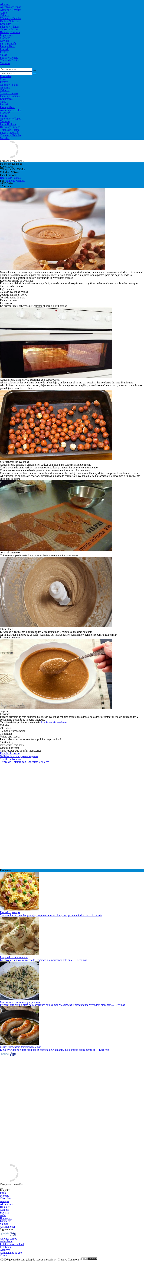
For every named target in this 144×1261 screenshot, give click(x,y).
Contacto (5, 1255)
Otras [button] (3, 101)
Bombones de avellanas (54, 722)
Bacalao (4, 1212)
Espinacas (5, 1220)
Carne (3, 12)
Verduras (5, 63)
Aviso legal (6, 1241)
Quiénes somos (8, 1238)
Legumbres (6, 35)
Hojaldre (5, 1206)
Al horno (5, 4)
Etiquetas (5, 1190)
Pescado (4, 49)
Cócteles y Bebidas (10, 18)
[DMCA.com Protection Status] (88, 1259)
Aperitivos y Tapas (10, 6)
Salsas (3, 54)
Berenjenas (6, 1218)
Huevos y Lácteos (10, 32)
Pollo (3, 1192)
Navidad (4, 40)
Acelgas (4, 1201)
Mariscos (5, 37)
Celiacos (4, 15)
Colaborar (5, 1247)
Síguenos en (7, 1229)
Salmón (4, 1223)
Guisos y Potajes (9, 29)
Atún (3, 1215)
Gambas (4, 1209)
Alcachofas (6, 1204)
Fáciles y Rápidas (9, 26)
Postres (4, 52)
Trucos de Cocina (9, 60)
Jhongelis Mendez (15, 180)
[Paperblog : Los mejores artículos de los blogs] (8, 1056)
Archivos (5, 1249)
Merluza (4, 1195)
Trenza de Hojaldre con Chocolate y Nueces (24, 761)
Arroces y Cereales (10, 9)
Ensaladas (5, 23)
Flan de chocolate (9, 753)
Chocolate (5, 1198)
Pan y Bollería (8, 43)
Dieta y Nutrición (9, 21)
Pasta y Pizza (7, 46)
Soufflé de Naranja (10, 759)
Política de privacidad (12, 1244)
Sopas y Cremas (9, 57)
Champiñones (7, 1226)
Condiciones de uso (11, 1252)
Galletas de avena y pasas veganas (19, 756)
